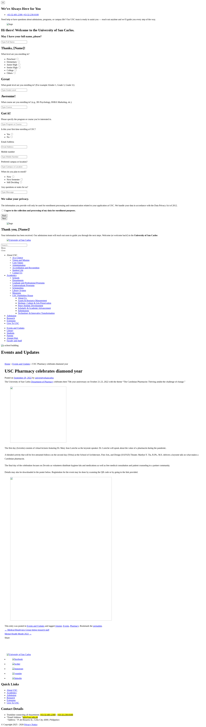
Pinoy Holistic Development (30, 305)
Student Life (17, 270)
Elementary (12, 62)
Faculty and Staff (14, 340)
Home (7, 364)
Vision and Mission (20, 260)
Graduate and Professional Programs (28, 283)
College (10, 70)
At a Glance (17, 257)
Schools (15, 278)
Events (66, 626)
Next (4, 218)
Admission (11, 315)
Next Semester (13, 179)
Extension (11, 321)
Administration (19, 265)
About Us (22, 298)
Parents (10, 335)
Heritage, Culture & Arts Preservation (34, 303)
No (8, 137)
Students (10, 333)
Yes (9, 134)
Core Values (17, 262)
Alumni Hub (12, 338)
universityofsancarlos (44, 378)
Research (11, 318)
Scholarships (18, 288)
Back (4, 216)
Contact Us (17, 273)
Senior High (12, 67)
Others (10, 73)
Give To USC (13, 323)
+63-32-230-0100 (31, 14)
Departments (18, 280)
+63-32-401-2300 (15, 14)
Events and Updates (15, 328)
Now (9, 177)
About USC (12, 690)
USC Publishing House (22, 295)
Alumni (58, 626)
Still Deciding (13, 182)
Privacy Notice (30, 724)
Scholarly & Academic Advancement (34, 308)
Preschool (11, 59)
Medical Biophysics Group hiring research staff (27, 630)
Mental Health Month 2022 (18, 634)
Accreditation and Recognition (25, 268)
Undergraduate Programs (23, 285)
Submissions (23, 310)
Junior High (12, 65)
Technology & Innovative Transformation (36, 313)
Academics (12, 275)
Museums (16, 293)
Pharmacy (74, 626)
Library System (19, 290)
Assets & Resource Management (32, 300)
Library (10, 330)
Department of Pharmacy (42, 382)
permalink (97, 626)
